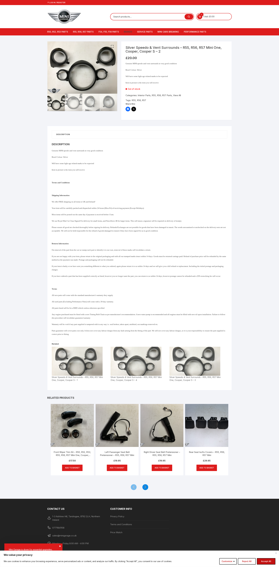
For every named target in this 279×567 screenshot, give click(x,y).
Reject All (247, 561)
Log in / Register (57, 2)
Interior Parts (144, 95)
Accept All (266, 561)
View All (177, 95)
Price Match (116, 532)
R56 (139, 100)
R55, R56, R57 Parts (83, 31)
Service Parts (145, 31)
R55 (134, 100)
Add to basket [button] (72, 468)
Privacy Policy (117, 516)
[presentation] (134, 487)
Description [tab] (63, 134)
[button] (112, 46)
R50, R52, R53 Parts (57, 31)
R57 (144, 100)
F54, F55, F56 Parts (109, 31)
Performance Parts (195, 31)
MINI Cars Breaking (168, 31)
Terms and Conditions (121, 524)
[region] (139, 559)
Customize (227, 561)
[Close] (276, 553)
